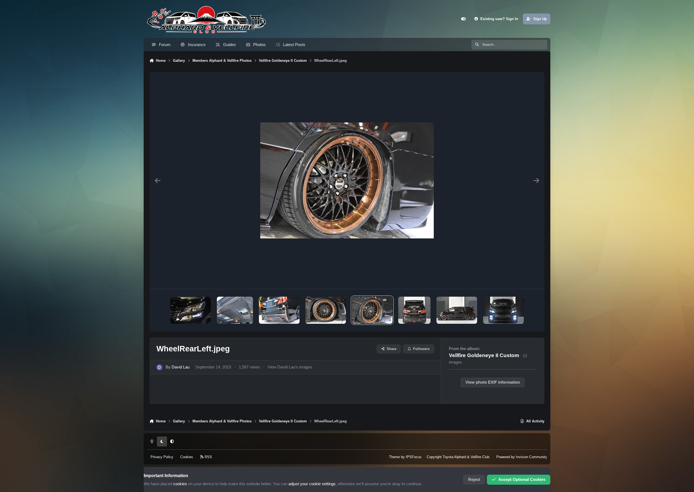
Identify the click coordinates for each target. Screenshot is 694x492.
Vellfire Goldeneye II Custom (484, 355)
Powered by (521, 457)
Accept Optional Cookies (521, 479)
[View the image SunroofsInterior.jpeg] (235, 310)
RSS (208, 457)
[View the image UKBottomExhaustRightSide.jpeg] (279, 310)
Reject (474, 479)
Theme (394, 457)
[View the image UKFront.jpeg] (503, 310)
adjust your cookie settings (312, 484)
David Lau (180, 367)
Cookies (186, 457)
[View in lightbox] (347, 180)
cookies (180, 484)
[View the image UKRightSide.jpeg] (456, 310)
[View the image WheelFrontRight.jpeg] (326, 310)
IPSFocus (414, 457)
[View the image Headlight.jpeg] (190, 310)
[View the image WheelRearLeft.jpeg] (372, 310)
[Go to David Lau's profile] (159, 367)
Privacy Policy (161, 457)
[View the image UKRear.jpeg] (414, 310)
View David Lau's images (290, 367)
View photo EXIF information (492, 382)
